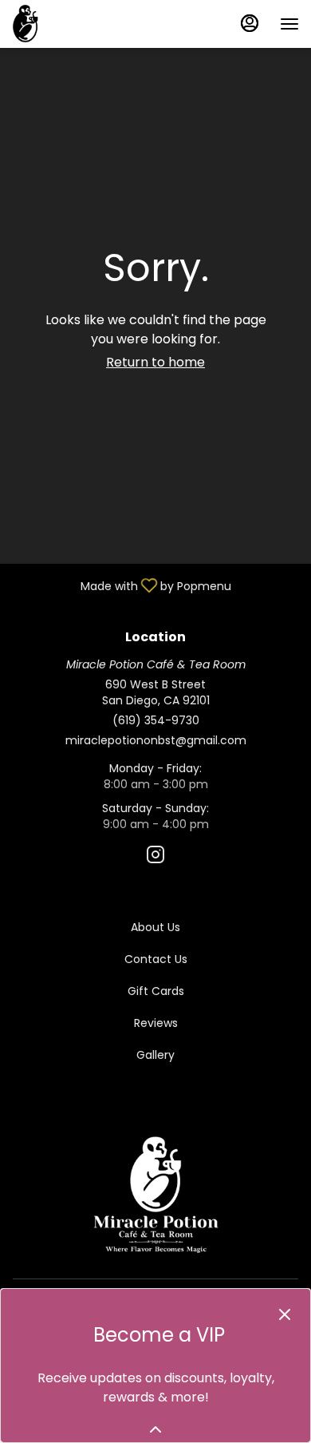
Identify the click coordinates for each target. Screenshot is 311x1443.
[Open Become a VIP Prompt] (155, 1429)
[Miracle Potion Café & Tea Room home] (84, 24)
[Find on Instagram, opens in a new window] (155, 857)
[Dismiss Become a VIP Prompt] (285, 1314)
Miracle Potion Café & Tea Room (155, 1195)
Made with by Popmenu (121, 584)
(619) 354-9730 (155, 720)
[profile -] (249, 23)
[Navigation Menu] (289, 24)
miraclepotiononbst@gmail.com (155, 740)
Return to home (155, 362)
